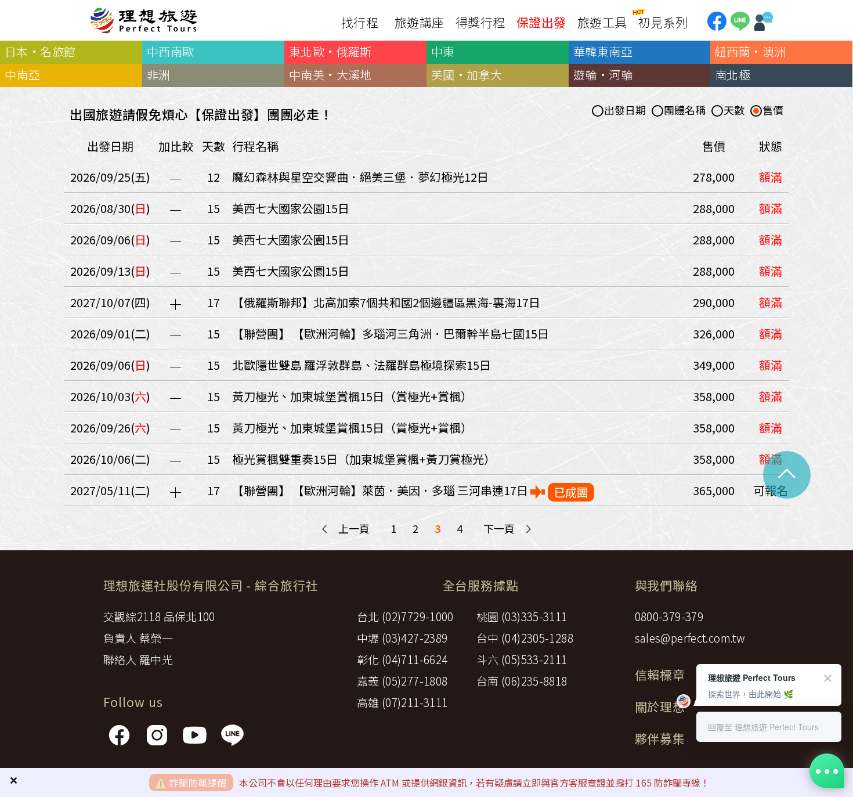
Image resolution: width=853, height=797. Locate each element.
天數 (734, 110)
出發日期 (625, 110)
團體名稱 (685, 110)
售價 (772, 110)
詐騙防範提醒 (198, 782)
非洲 (159, 74)
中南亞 (22, 74)
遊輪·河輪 (602, 74)
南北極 (732, 74)
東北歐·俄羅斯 (330, 51)
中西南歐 (170, 51)
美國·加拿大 (466, 74)
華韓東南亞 (602, 51)
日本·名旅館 (40, 51)
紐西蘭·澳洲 (750, 51)
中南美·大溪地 (330, 74)
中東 (443, 51)
